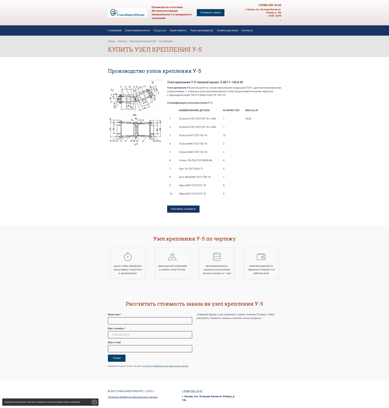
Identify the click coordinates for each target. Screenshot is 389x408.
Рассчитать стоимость (183, 208)
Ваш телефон (116, 328)
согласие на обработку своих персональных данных (165, 366)
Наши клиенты (178, 30)
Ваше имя (114, 314)
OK (94, 402)
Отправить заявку (210, 12)
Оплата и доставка (227, 30)
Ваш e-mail (114, 342)
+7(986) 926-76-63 (269, 5)
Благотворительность (137, 30)
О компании (114, 30)
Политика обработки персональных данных (133, 397)
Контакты (247, 30)
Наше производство (201, 30)
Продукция (159, 30)
